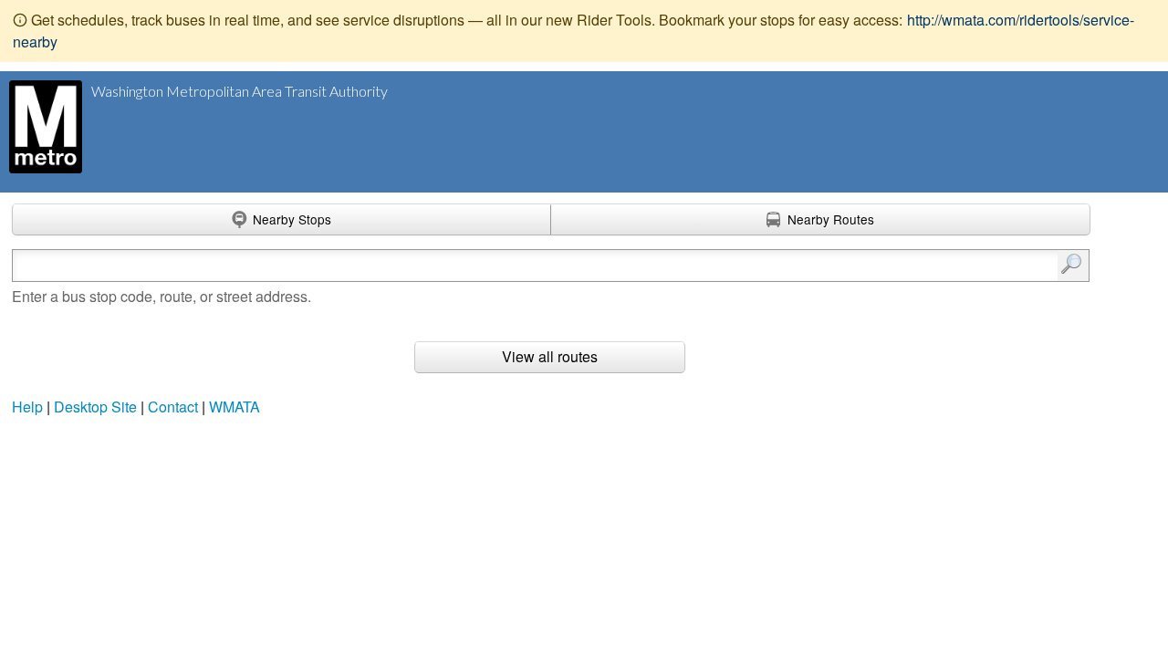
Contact (173, 406)
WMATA (234, 406)
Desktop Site (95, 406)
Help (27, 406)
